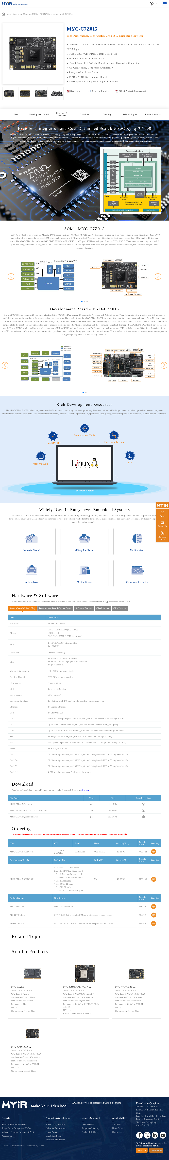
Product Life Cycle (90, 1132)
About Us (116, 1124)
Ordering (107, 114)
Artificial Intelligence (55, 1139)
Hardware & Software (62, 114)
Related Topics (130, 114)
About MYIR (118, 1118)
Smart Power (51, 1132)
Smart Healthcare (53, 1136)
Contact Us (117, 1132)
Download (84, 114)
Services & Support (91, 1118)
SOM (16, 114)
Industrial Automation (56, 1128)
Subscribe (141, 1150)
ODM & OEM (88, 1124)
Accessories (7, 1136)
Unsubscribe (156, 1150)
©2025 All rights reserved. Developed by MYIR (23, 1145)
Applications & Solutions (57, 1118)
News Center (117, 1128)
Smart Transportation (55, 1124)
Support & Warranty (91, 1128)
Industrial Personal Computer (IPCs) (18, 1132)
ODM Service (102, 608)
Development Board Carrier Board (55, 608)
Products (6, 1118)
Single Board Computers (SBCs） (17, 1128)
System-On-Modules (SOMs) (14, 1124)
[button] (82, 301)
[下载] (143, 804)
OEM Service (119, 608)
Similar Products (153, 114)
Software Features (83, 608)
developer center (89, 790)
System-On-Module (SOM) (22, 608)
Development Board (39, 114)
